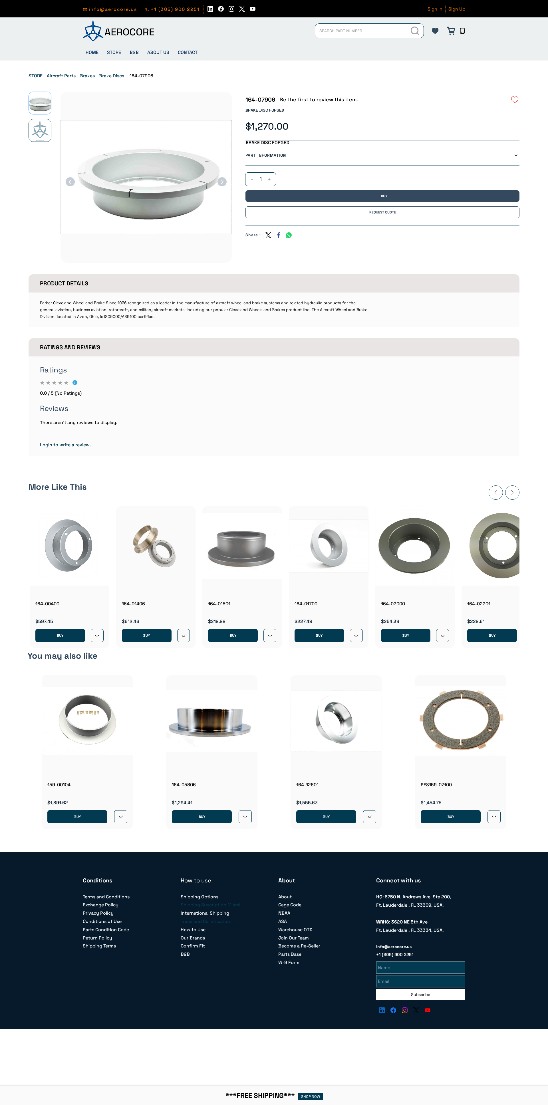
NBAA (284, 913)
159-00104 (58, 785)
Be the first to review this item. (319, 99)
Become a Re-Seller (299, 946)
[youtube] (252, 10)
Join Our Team (293, 938)
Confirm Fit (193, 946)
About (285, 897)
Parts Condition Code (106, 930)
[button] (435, 30)
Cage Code (289, 905)
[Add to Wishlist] (514, 99)
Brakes (87, 76)
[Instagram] (404, 1010)
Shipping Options (199, 897)
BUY (60, 635)
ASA (282, 921)
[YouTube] (427, 1010)
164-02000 (393, 604)
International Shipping (205, 913)
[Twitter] (268, 235)
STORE (36, 76)
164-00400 (47, 604)
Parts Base (289, 954)
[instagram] (231, 10)
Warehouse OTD (295, 930)
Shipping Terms (99, 946)
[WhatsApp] (289, 235)
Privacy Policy (98, 913)
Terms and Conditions (106, 897)
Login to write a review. (65, 445)
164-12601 (307, 785)
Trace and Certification (205, 921)
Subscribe (420, 994)
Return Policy (97, 938)
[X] (416, 1010)
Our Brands (193, 938)
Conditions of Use (102, 921)
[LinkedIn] (382, 1010)
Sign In (435, 9)
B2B (185, 954)
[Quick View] (97, 635)
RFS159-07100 (436, 785)
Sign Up (456, 9)
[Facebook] (278, 235)
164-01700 (306, 604)
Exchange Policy (100, 905)
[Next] (222, 181)
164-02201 (478, 604)
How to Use (193, 930)
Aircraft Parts (61, 76)
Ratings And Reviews (70, 347)
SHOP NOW (310, 1096)
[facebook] (221, 10)
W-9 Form (288, 962)
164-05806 (184, 785)
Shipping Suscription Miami (210, 905)
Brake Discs (111, 76)
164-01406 (133, 604)
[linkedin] (210, 10)
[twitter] (242, 10)
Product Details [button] (64, 283)
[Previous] (70, 181)
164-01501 (219, 604)
